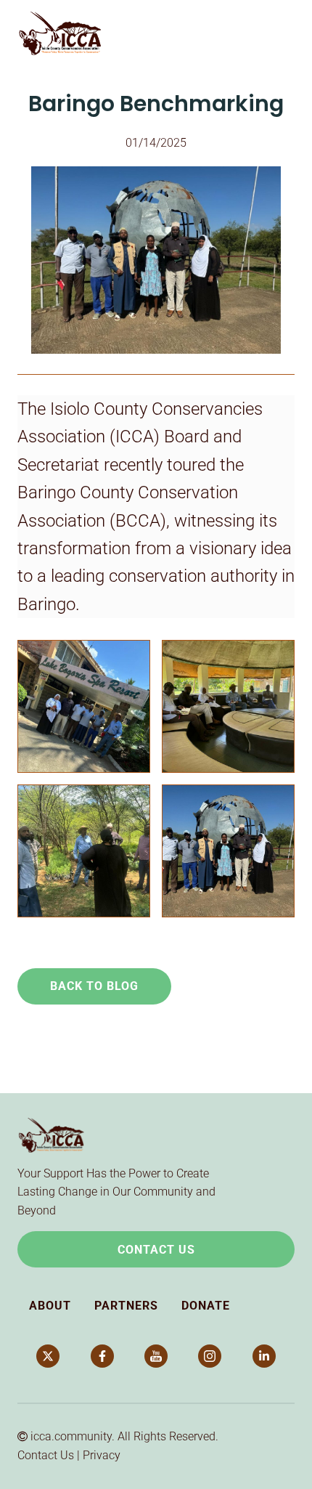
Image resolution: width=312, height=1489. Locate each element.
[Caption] (83, 706)
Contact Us (156, 1250)
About (50, 1305)
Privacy (101, 1455)
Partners (126, 1305)
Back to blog (94, 986)
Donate (205, 1305)
